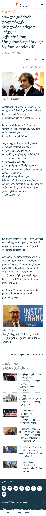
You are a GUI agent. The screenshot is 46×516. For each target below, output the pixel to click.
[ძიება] (38, 513)
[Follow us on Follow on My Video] (21, 488)
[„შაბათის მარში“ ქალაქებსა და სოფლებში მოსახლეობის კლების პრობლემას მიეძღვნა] (10, 413)
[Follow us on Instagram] (27, 488)
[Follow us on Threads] (33, 488)
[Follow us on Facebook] (4, 488)
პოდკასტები (23, 512)
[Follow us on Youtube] (15, 488)
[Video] (8, 513)
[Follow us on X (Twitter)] (9, 488)
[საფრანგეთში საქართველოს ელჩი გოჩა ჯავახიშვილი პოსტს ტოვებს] (23, 316)
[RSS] (39, 488)
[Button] (32, 59)
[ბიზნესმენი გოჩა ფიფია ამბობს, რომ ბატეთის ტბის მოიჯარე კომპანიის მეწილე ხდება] (10, 449)
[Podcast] (4, 494)
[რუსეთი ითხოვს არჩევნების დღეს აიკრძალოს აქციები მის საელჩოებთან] (10, 464)
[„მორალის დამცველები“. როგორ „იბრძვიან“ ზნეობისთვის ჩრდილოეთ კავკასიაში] (10, 398)
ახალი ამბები (9, 11)
